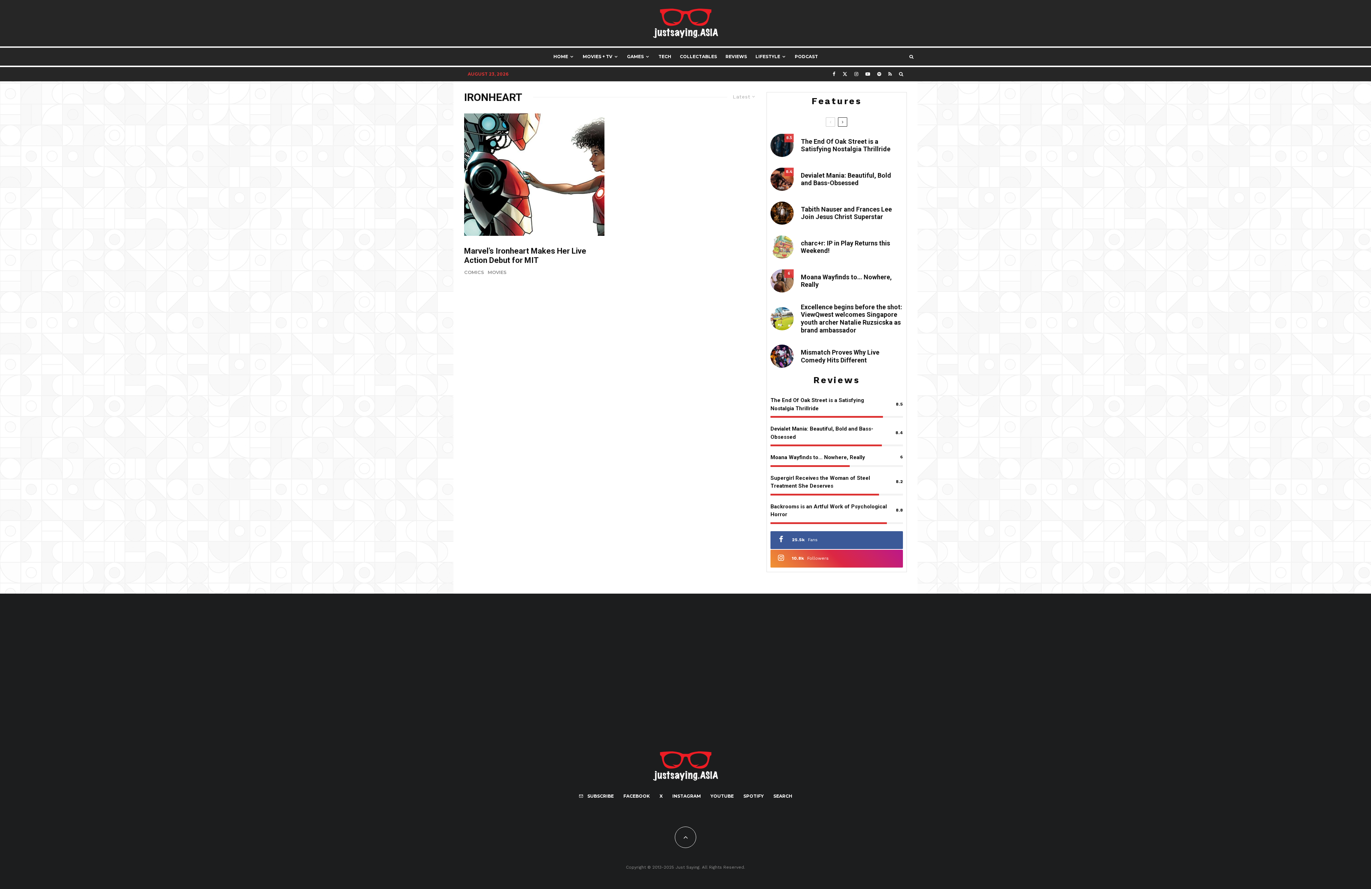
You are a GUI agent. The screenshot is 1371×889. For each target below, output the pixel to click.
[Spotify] (879, 74)
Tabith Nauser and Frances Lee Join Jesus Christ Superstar (846, 213)
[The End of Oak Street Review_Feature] (782, 145)
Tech (664, 56)
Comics (474, 272)
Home (560, 56)
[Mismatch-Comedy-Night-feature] (782, 356)
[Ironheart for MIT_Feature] (534, 174)
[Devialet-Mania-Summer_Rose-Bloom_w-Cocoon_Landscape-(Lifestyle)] (782, 179)
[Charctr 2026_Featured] (782, 247)
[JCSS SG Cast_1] (782, 213)
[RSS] (890, 74)
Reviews (736, 56)
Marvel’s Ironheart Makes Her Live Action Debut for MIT (525, 256)
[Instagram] (856, 74)
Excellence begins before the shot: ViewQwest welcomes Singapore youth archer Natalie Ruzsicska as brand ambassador (851, 318)
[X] (845, 74)
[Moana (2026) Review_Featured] (782, 281)
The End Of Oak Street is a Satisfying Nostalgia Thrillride (845, 145)
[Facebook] (834, 74)
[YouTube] (868, 74)
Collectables (698, 56)
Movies (497, 272)
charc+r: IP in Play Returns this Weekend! (845, 247)
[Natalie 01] (782, 318)
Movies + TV (597, 56)
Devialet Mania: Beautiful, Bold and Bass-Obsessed (846, 179)
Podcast (806, 56)
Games (635, 56)
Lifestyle (767, 56)
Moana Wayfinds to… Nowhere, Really (846, 281)
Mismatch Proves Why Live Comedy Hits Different (840, 356)
